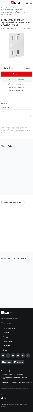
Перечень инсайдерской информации (12, 374)
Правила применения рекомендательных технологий (16, 382)
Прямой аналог (6, 264)
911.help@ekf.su (17, 130)
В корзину (8, 186)
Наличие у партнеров (17, 87)
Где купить (6, 345)
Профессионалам (9, 328)
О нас (5, 350)
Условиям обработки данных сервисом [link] (9, 385)
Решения (6, 332)
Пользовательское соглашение (10, 368)
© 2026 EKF (4, 406)
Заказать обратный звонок (11, 318)
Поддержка (7, 337)
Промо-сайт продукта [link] (17, 90)
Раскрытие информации (8, 371)
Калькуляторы (7, 341)
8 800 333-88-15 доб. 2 (18, 129)
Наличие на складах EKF (17, 84)
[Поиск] (31, 3)
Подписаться (7, 323)
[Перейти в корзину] (26, 2)
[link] (3, 355)
